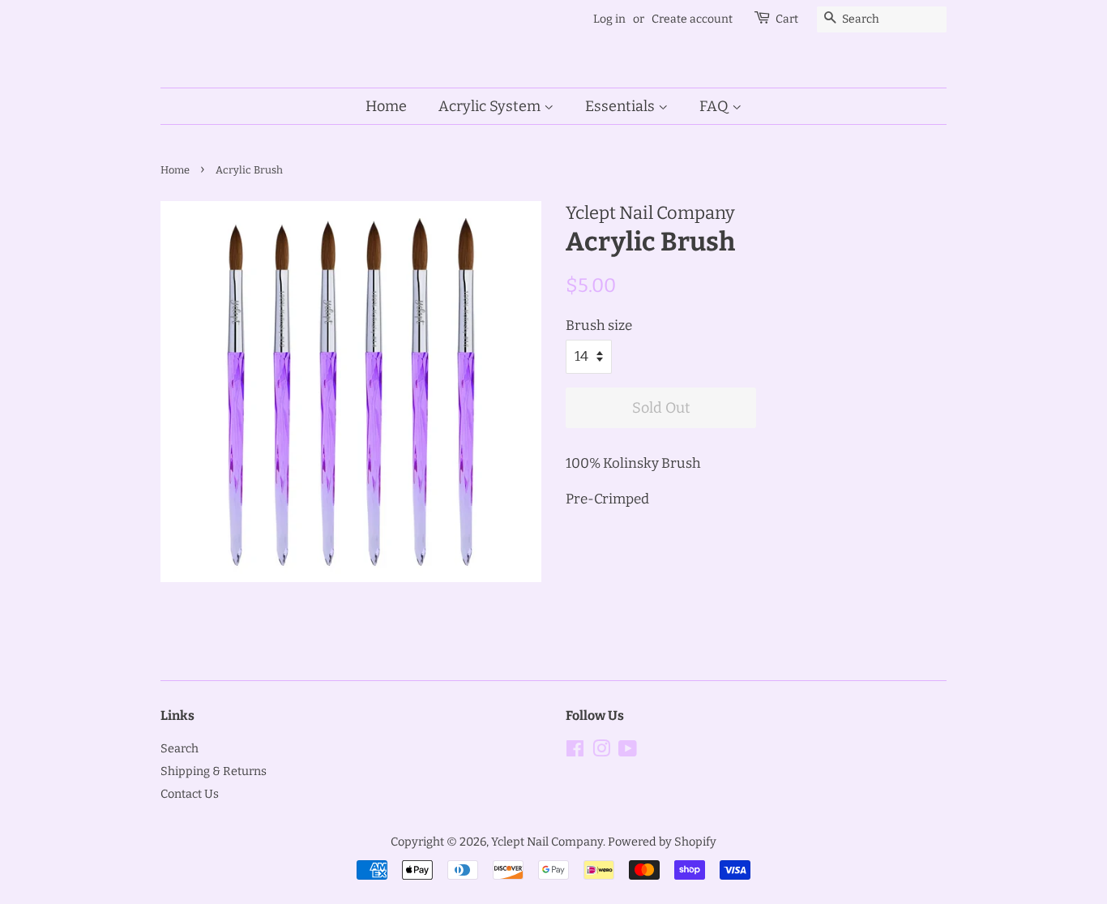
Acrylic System (491, 106)
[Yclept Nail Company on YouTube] (627, 751)
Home (386, 106)
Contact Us (189, 793)
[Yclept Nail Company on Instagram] (601, 751)
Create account (692, 19)
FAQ (715, 106)
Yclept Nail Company (547, 841)
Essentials (621, 106)
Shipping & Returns (213, 771)
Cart (787, 19)
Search (179, 748)
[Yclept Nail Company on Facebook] (575, 751)
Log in (609, 19)
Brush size (599, 325)
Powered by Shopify (662, 841)
